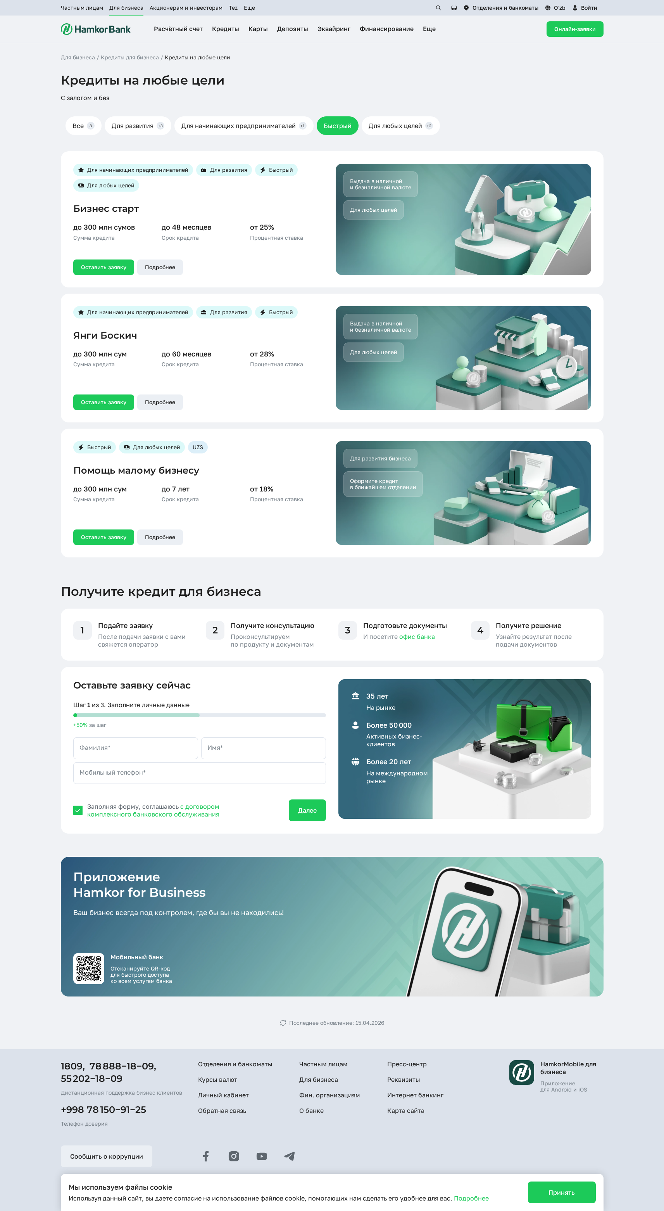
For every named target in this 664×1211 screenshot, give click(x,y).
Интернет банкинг (415, 1095)
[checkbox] (78, 810)
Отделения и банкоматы (235, 1064)
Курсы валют (217, 1079)
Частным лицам (82, 7)
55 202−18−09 (91, 1078)
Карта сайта (405, 1110)
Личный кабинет (223, 1095)
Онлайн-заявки (575, 29)
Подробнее (471, 1198)
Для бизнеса (126, 7)
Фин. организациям (329, 1095)
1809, (73, 1066)
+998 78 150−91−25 (103, 1109)
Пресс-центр (407, 1064)
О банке (311, 1110)
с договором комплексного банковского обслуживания (153, 810)
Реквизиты (403, 1079)
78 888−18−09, (123, 1066)
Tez (233, 7)
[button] (584, 8)
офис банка (417, 636)
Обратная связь (222, 1110)
